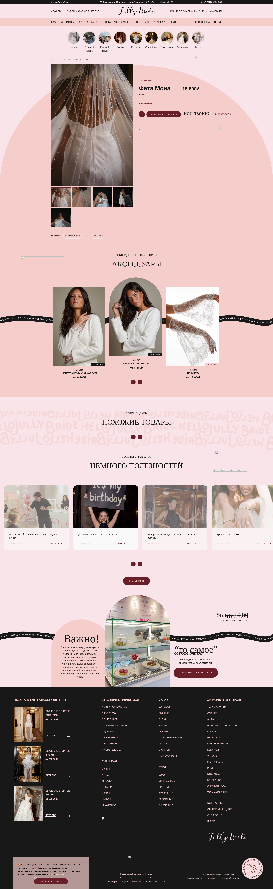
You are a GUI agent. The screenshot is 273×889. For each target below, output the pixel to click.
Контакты (215, 802)
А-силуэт (164, 707)
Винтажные (166, 805)
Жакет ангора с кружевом (80, 373)
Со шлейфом (110, 719)
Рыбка (162, 719)
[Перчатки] (192, 326)
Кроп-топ (164, 750)
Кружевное (109, 805)
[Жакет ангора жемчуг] (135, 316)
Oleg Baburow (216, 786)
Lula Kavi (213, 750)
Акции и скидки (219, 809)
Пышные (163, 713)
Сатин (106, 769)
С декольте (109, 731)
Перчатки (193, 373)
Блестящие (165, 799)
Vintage (212, 756)
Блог (211, 821)
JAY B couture (216, 707)
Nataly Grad (215, 780)
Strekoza (213, 774)
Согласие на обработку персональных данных (220, 875)
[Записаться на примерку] (252, 868)
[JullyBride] (136, 11)
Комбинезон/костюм (171, 737)
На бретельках (111, 750)
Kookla (212, 731)
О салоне (214, 815)
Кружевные (165, 793)
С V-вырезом (110, 737)
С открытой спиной (115, 707)
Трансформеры (168, 756)
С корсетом (109, 743)
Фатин (106, 793)
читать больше (137, 581)
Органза (107, 787)
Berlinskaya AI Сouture (222, 725)
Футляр (163, 743)
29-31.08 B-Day (202, 22)
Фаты (75, 59)
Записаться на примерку (164, 114)
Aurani (211, 719)
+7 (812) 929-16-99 (221, 114)
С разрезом (109, 713)
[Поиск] (220, 22)
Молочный (98, 236)
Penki (210, 768)
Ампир (162, 725)
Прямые (163, 731)
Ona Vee (212, 713)
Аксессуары (65, 59)
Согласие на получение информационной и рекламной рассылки (212, 878)
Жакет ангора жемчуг (136, 363)
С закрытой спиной (114, 725)
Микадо (107, 781)
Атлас (105, 775)
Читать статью (56, 543)
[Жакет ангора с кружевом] (79, 326)
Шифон (106, 799)
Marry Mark (215, 762)
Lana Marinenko (217, 743)
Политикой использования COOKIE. (41, 875)
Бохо (161, 775)
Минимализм (166, 781)
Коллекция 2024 (145, 81)
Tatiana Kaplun (217, 792)
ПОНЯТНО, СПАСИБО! (51, 881)
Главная (54, 59)
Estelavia (213, 737)
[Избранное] (215, 22)
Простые (164, 787)
